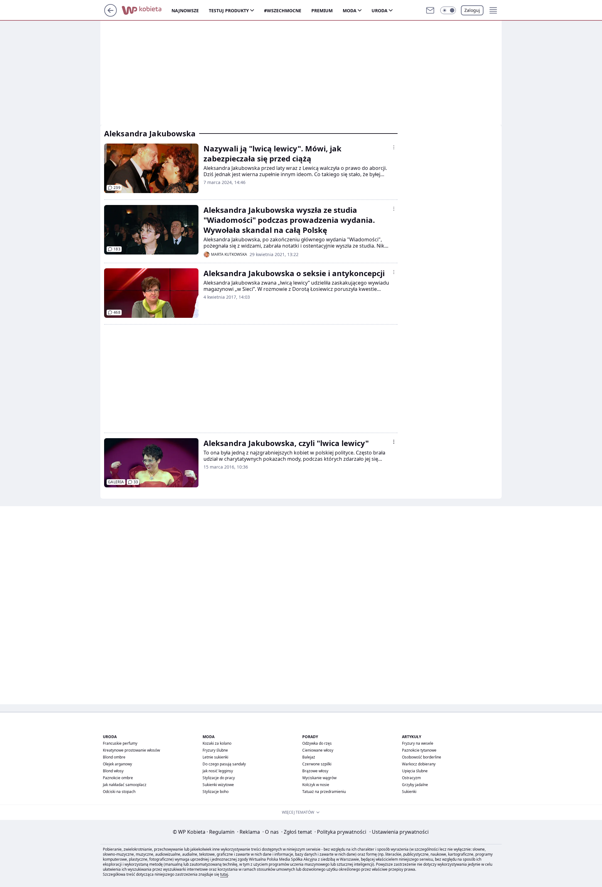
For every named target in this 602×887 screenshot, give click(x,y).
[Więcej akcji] (394, 147)
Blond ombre (114, 757)
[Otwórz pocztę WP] (430, 10)
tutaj (224, 874)
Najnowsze (185, 10)
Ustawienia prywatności (399, 831)
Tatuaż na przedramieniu (324, 791)
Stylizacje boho (216, 791)
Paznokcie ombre (118, 777)
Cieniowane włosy (317, 750)
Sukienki (409, 791)
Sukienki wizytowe (218, 784)
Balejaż (308, 757)
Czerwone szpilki (316, 764)
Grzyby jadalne (415, 784)
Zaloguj (472, 10)
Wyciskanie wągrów (319, 777)
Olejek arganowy (117, 764)
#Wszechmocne (282, 10)
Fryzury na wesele (417, 743)
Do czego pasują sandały (224, 764)
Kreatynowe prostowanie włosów (131, 750)
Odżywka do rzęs (317, 743)
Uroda (380, 10)
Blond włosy (113, 771)
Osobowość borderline (421, 757)
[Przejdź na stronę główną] (110, 14)
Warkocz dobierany (419, 764)
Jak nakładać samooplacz (124, 784)
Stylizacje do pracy (219, 777)
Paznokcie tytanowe (419, 750)
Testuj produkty (229, 10)
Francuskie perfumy (120, 743)
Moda (349, 10)
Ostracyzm (411, 777)
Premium (322, 10)
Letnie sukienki (215, 757)
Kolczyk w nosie (315, 784)
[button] (448, 10)
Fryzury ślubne (215, 750)
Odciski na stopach (119, 791)
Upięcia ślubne (415, 771)
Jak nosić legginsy (218, 771)
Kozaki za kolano (217, 743)
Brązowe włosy (315, 771)
